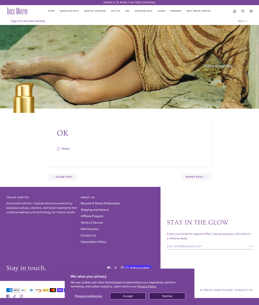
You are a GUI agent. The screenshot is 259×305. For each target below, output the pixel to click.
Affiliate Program (92, 216)
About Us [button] (88, 197)
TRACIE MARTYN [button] (17, 197)
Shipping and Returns (95, 209)
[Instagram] (122, 268)
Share (65, 148)
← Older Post (62, 176)
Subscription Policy (93, 241)
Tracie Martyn (214, 290)
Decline (167, 296)
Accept (128, 296)
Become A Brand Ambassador (100, 203)
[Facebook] (108, 268)
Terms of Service (92, 222)
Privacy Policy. (147, 286)
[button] (51, 11)
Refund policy (90, 229)
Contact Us (88, 235)
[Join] (248, 246)
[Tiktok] (115, 268)
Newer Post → (196, 176)
